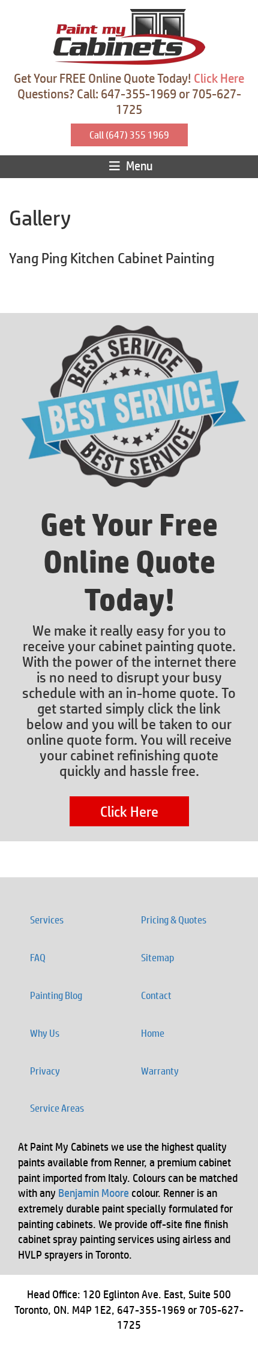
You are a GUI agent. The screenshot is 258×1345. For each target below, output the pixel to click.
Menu (138, 166)
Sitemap (157, 957)
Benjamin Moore (93, 1193)
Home (152, 1033)
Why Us (44, 1033)
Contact (156, 995)
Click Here (219, 78)
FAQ (38, 957)
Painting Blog (56, 995)
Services (47, 919)
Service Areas (57, 1108)
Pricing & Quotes (173, 919)
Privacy (45, 1071)
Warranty (160, 1071)
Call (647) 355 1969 (129, 135)
